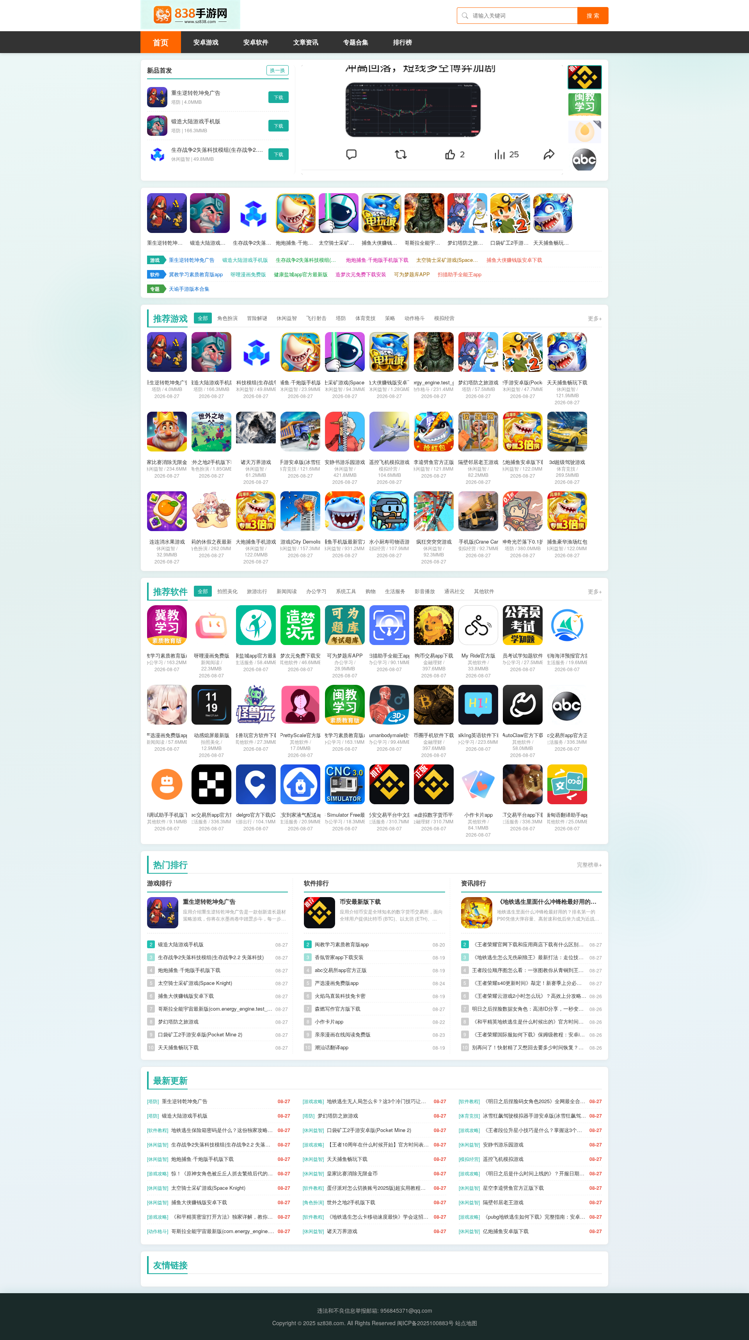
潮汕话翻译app (331, 1047)
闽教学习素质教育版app (345, 735)
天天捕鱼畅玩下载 (553, 242)
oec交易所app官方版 (211, 814)
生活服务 (395, 591)
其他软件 (484, 591)
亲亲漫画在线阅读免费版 (343, 1034)
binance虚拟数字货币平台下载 (434, 814)
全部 (203, 318)
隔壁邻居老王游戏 (478, 462)
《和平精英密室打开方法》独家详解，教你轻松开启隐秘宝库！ (223, 1216)
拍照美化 (227, 591)
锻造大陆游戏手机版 (195, 121)
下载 (278, 97)
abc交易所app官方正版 (567, 735)
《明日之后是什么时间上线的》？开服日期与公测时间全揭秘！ (534, 1173)
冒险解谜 (257, 318)
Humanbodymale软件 (390, 735)
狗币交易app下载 (434, 655)
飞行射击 (316, 318)
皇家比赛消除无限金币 (167, 462)
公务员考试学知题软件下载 (522, 655)
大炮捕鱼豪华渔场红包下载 (567, 541)
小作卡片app (478, 814)
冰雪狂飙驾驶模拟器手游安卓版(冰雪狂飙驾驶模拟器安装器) (300, 462)
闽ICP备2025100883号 (425, 1323)
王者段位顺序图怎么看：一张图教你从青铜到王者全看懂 (529, 970)
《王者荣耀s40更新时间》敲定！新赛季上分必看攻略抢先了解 (529, 982)
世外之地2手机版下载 (211, 462)
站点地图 (466, 1323)
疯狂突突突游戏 (434, 541)
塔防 (341, 318)
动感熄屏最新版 (211, 735)
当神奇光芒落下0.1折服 (523, 541)
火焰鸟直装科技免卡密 (340, 995)
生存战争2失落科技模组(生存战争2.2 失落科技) (217, 149)
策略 (390, 318)
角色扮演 (227, 318)
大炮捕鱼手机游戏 (256, 541)
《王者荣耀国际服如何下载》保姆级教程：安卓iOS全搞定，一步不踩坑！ (529, 1034)
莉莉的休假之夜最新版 (211, 541)
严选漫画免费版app (167, 735)
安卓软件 (255, 41)
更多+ (595, 318)
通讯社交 (454, 591)
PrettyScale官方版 (300, 735)
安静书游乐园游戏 (345, 462)
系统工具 (346, 591)
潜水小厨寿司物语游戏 (389, 541)
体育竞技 (365, 318)
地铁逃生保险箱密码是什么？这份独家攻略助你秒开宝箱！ (223, 1130)
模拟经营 (444, 318)
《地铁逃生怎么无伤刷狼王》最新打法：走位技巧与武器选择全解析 (529, 957)
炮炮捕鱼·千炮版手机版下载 (296, 242)
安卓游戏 (205, 41)
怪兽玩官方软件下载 (256, 735)
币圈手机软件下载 (434, 735)
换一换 (277, 70)
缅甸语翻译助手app (567, 814)
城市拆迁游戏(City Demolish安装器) (300, 541)
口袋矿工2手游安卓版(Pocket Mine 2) (510, 242)
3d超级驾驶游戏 (567, 462)
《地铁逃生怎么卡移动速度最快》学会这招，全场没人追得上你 (378, 1216)
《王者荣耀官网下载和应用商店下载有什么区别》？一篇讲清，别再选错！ (529, 944)
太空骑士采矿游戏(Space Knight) (339, 242)
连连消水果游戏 (167, 541)
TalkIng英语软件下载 (478, 735)
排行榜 (402, 41)
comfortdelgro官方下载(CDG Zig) (256, 814)
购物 (371, 591)
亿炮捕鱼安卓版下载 (523, 462)
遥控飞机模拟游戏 (389, 462)
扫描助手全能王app (459, 274)
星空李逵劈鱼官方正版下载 (433, 462)
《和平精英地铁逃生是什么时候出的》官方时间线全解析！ (529, 1021)
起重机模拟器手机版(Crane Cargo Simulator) (478, 541)
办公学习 (316, 591)
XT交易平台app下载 (522, 814)
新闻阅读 (287, 591)
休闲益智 (287, 318)
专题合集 (355, 41)
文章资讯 (305, 41)
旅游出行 (257, 591)
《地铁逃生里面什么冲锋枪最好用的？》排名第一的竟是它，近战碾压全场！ (549, 901)
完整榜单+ (589, 864)
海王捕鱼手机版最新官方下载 (345, 541)
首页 (161, 42)
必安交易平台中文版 (389, 814)
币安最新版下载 (360, 901)
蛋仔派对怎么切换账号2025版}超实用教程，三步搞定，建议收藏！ (378, 1187)
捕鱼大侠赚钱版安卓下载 (381, 242)
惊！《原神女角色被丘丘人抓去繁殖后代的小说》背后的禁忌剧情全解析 (223, 1173)
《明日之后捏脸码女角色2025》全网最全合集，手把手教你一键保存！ (534, 1101)
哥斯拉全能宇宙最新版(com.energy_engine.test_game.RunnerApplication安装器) (424, 242)
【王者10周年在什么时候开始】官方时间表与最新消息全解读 (378, 1144)
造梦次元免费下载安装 (360, 274)
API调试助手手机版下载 (167, 814)
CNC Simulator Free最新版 (345, 814)
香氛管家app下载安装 (339, 957)
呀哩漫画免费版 (248, 274)
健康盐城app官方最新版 (301, 274)
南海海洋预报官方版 (567, 655)
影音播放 (425, 591)
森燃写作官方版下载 (337, 1008)
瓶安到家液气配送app (300, 814)
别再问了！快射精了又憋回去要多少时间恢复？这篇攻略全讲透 (529, 1047)
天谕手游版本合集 (189, 288)
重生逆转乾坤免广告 (195, 92)
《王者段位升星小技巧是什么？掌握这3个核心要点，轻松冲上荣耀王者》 (534, 1130)
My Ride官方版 (478, 655)
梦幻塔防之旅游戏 (467, 242)
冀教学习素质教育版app (196, 274)
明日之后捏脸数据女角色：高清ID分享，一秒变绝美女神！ (529, 1008)
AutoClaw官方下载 (523, 735)
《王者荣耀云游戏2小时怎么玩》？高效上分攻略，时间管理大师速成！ (529, 995)
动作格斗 (415, 318)
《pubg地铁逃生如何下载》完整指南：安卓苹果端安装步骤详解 (534, 1216)
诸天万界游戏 (256, 462)
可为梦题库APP (412, 274)
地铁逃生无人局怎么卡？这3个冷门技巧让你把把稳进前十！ (378, 1101)
